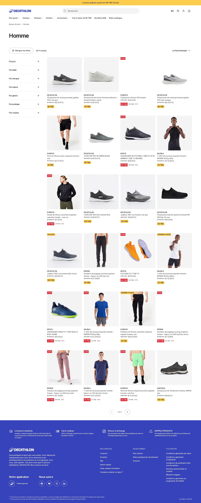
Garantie (103, 457)
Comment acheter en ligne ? (111, 472)
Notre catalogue (115, 18)
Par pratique (14, 104)
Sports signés (105, 465)
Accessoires (62, 18)
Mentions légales (173, 475)
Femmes (26, 18)
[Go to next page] (127, 412)
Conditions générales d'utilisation (175, 458)
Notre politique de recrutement (145, 457)
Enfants (49, 18)
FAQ (101, 461)
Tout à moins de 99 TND (82, 18)
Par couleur (14, 113)
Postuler (136, 461)
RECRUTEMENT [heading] (139, 449)
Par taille (12, 70)
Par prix (12, 61)
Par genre (13, 95)
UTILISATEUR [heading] (171, 449)
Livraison (103, 453)
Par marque (14, 78)
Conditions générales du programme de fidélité (176, 479)
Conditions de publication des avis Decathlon (178, 464)
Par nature (13, 87)
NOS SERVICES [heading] (106, 449)
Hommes (38, 18)
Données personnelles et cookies (176, 470)
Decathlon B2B (100, 18)
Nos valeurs (138, 453)
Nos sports (13, 18)
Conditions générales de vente (178, 453)
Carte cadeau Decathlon (110, 468)
